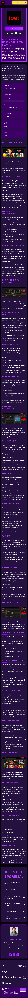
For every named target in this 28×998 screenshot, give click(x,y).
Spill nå (14, 28)
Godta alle (23, 989)
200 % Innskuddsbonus (19, 2)
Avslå (23, 992)
